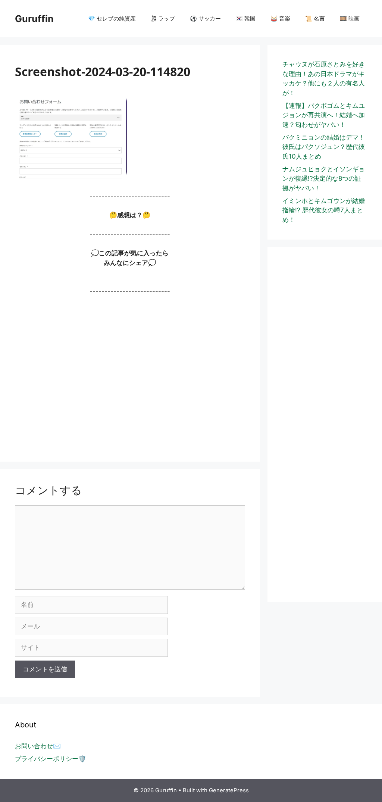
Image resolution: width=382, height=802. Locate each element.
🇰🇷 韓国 (246, 18)
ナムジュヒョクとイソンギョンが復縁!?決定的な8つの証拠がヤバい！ (323, 178)
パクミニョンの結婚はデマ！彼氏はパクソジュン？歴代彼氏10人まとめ (323, 147)
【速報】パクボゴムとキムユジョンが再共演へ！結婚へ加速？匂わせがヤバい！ (323, 115)
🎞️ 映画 (350, 18)
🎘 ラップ (163, 18)
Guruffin (34, 18)
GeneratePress (229, 790)
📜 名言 (315, 18)
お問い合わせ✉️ (38, 746)
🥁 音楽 (280, 18)
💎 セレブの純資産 (112, 18)
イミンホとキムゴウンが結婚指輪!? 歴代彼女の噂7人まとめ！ (323, 210)
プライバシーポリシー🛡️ (50, 758)
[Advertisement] (130, 375)
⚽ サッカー (205, 18)
